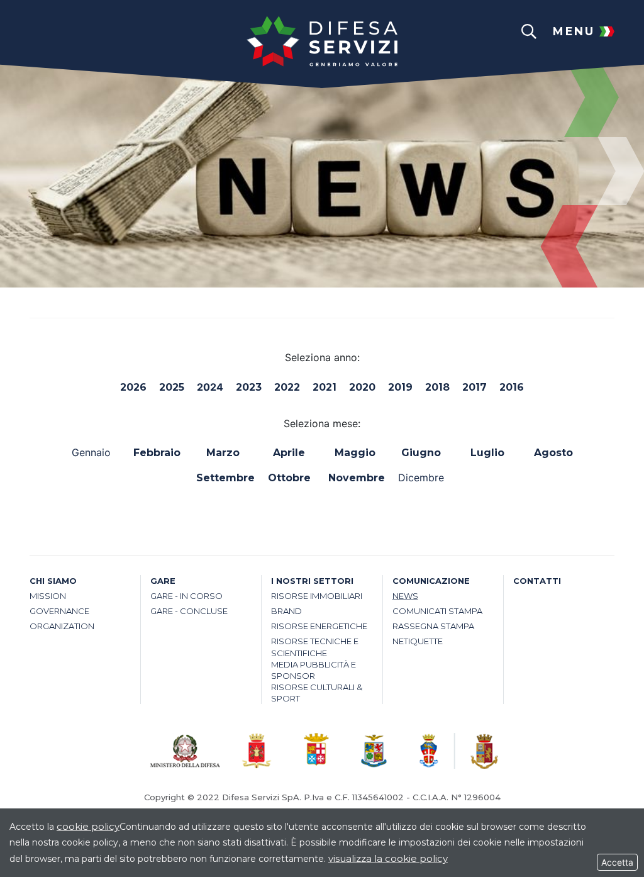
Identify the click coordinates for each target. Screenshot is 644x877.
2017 (474, 387)
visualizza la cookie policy (388, 858)
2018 (437, 387)
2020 (362, 387)
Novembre (355, 478)
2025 (171, 387)
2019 (400, 387)
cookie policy (88, 826)
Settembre (223, 478)
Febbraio (156, 453)
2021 (324, 387)
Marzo (223, 453)
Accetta (617, 862)
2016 (511, 387)
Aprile (289, 453)
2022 (287, 387)
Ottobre (289, 478)
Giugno (421, 453)
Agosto (553, 453)
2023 (249, 387)
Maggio (355, 453)
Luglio (487, 453)
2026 (133, 387)
